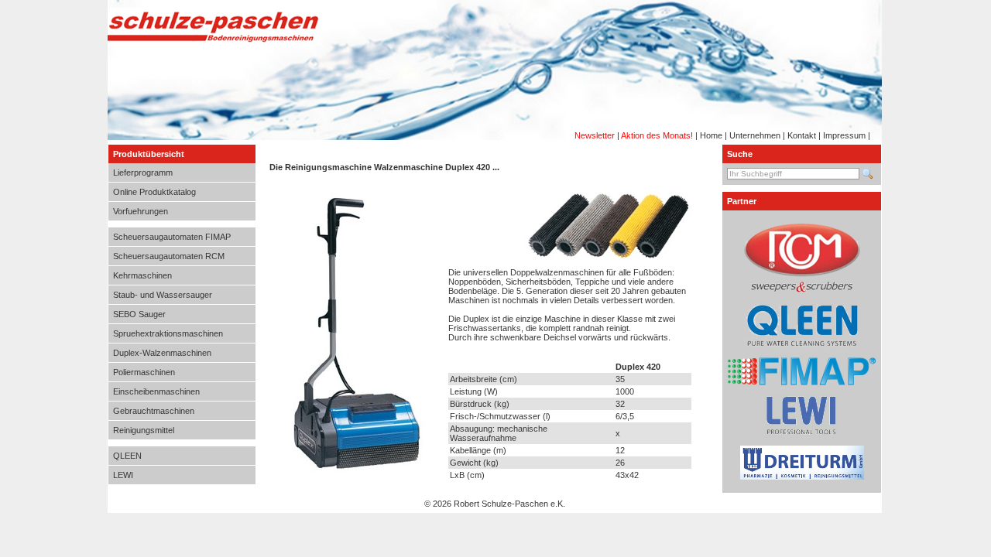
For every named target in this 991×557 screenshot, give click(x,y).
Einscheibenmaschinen (156, 391)
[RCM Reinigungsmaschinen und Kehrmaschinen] (802, 289)
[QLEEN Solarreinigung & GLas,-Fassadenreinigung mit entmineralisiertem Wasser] (802, 345)
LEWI (123, 475)
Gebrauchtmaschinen (153, 410)
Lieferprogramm (143, 172)
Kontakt (801, 135)
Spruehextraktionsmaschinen (168, 333)
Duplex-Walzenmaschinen (162, 352)
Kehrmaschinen (142, 275)
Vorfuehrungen (140, 211)
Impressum (844, 135)
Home (711, 135)
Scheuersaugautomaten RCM (169, 256)
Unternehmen (754, 135)
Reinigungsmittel (143, 430)
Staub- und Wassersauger (162, 294)
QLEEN (127, 455)
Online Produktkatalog (154, 191)
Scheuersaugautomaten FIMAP (172, 236)
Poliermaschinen (144, 372)
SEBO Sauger (139, 314)
